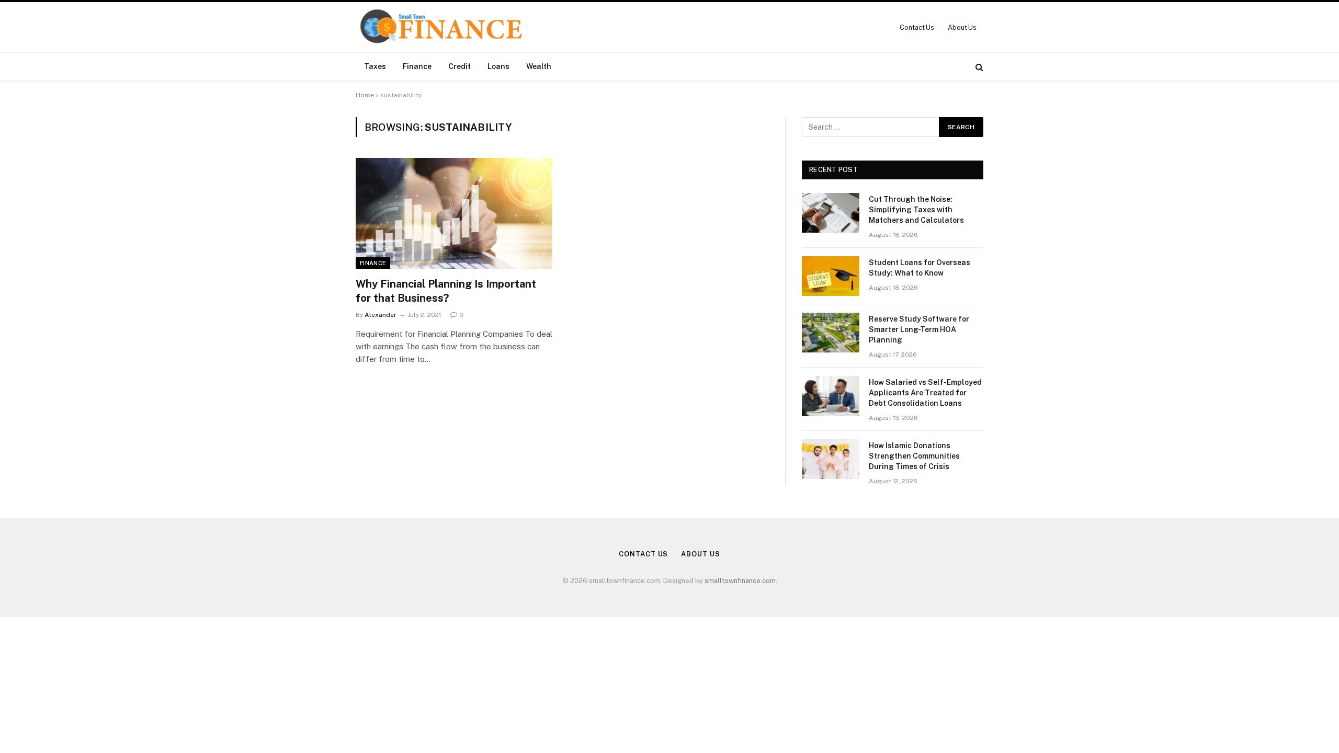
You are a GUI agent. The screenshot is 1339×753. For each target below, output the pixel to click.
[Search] (978, 66)
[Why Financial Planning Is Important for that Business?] (454, 213)
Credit (459, 66)
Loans (498, 66)
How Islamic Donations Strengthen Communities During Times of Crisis (914, 456)
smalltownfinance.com (740, 581)
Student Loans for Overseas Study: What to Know (919, 267)
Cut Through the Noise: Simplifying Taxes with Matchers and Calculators (916, 209)
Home (365, 95)
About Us (962, 27)
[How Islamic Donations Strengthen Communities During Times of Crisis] (830, 459)
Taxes (375, 66)
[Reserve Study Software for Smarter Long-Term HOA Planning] (830, 332)
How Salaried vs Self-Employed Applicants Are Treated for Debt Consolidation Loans (925, 392)
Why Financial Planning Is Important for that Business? (446, 291)
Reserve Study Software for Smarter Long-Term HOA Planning (919, 329)
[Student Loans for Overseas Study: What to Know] (830, 276)
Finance (417, 66)
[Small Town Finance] (441, 27)
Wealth (538, 66)
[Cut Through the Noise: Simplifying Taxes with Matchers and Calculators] (830, 213)
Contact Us (917, 27)
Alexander (380, 314)
